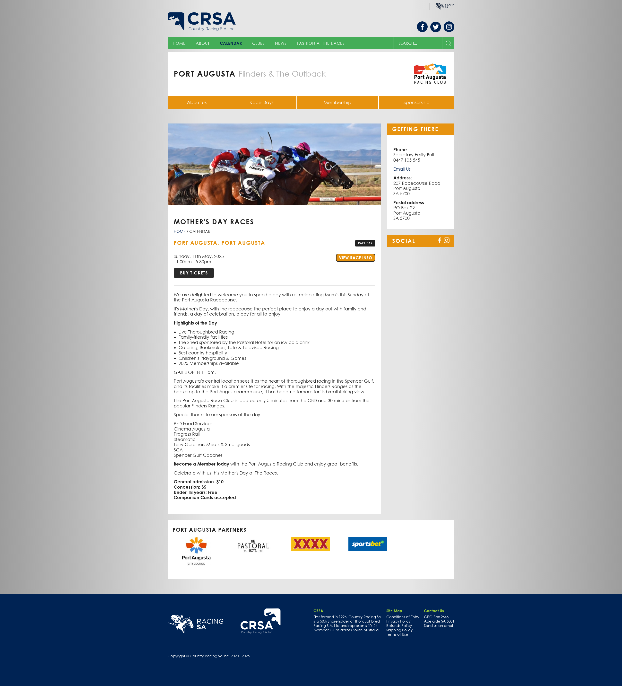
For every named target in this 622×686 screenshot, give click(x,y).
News (281, 43)
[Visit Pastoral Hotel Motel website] (253, 546)
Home (179, 43)
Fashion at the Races (321, 43)
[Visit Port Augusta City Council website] (196, 551)
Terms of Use (397, 634)
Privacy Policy (398, 621)
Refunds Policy (399, 625)
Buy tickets (194, 272)
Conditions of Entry (402, 617)
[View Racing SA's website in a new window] (195, 624)
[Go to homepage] (261, 621)
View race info (357, 257)
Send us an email (439, 625)
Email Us (402, 169)
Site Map (394, 610)
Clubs (258, 43)
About (203, 43)
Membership (337, 102)
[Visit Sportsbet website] (367, 544)
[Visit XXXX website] (310, 544)
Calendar (231, 43)
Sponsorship (417, 102)
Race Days (261, 102)
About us (197, 102)
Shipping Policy (399, 630)
